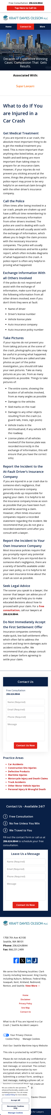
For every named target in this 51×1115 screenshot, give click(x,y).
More (42, 26)
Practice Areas (13, 758)
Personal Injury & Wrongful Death (27, 789)
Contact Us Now (25, 745)
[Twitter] (22, 961)
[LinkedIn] (28, 961)
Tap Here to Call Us (25, 7)
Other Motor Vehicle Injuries (24, 785)
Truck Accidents (17, 782)
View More (31, 985)
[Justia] (35, 961)
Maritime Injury (30, 1045)
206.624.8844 (20, 945)
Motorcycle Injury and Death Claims (28, 778)
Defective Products (19, 771)
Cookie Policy (13, 1038)
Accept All (15, 1100)
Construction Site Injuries (22, 767)
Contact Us (25, 26)
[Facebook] (16, 961)
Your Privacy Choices (21, 1034)
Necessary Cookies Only (15, 1107)
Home (9, 26)
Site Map (25, 1007)
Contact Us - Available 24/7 (25, 806)
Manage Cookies (31, 1038)
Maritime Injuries (17, 774)
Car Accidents (15, 764)
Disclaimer (25, 999)
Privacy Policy (25, 1003)
